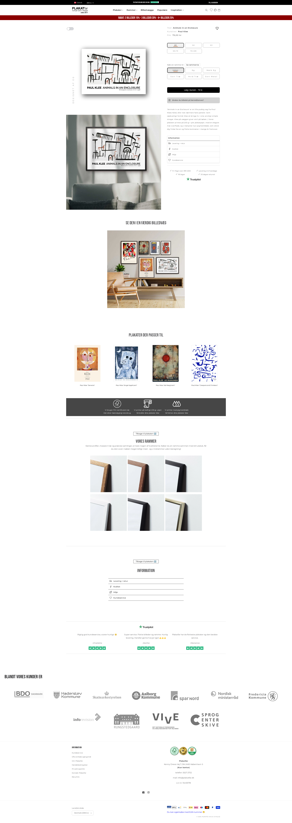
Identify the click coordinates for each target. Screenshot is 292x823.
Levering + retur (178, 143)
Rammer (131, 10)
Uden (176, 70)
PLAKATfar (205, 816)
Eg (193, 70)
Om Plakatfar (77, 761)
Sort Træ (176, 76)
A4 (193, 45)
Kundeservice (177, 160)
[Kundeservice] (215, 11)
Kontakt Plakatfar (79, 773)
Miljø (174, 155)
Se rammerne (192, 65)
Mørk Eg (211, 70)
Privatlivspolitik (78, 769)
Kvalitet (175, 149)
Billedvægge (147, 10)
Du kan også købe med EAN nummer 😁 (186, 812)
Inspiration (176, 10)
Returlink (75, 777)
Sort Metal (211, 76)
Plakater (117, 10)
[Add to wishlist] (217, 28)
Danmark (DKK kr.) (81, 813)
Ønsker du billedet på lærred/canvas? (188, 100)
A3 (211, 45)
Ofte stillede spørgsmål (81, 757)
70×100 (193, 51)
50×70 (175, 51)
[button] (79, 3)
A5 (175, 45)
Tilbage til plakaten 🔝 (146, 434)
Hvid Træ (193, 76)
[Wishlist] (211, 10)
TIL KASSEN (213, 2)
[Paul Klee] (146, 269)
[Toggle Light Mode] (72, 29)
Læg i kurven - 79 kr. (193, 90)
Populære (162, 10)
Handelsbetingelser (80, 765)
